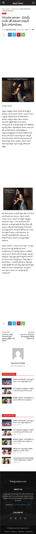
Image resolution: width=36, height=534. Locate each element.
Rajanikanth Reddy (11, 29)
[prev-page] (3, 406)
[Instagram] (15, 518)
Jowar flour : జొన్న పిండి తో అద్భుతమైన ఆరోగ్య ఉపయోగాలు (27, 336)
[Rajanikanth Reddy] (3, 30)
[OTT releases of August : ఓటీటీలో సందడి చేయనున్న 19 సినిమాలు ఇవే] (7, 391)
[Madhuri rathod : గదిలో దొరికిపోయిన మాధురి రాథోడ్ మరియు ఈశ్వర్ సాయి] (7, 400)
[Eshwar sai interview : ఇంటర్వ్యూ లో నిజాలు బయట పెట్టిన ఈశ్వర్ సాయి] (7, 381)
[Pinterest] (19, 35)
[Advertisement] (18, 57)
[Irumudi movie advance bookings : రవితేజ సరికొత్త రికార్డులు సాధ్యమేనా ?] (6, 460)
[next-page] (6, 406)
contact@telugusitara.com (21, 505)
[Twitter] (14, 35)
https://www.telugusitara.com (18, 366)
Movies (8, 9)
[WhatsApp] (23, 35)
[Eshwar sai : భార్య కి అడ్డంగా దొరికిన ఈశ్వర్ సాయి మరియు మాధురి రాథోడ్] (7, 451)
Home (3, 9)
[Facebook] (10, 35)
